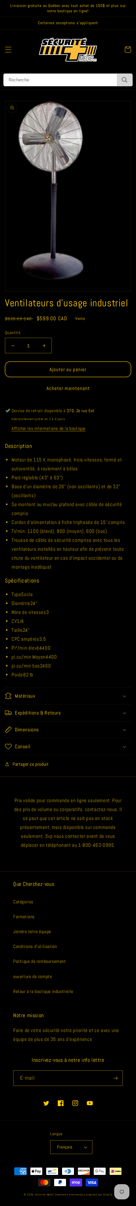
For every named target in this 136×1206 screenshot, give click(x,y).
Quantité (12, 332)
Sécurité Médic (44, 1194)
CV (14, 621)
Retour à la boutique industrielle (43, 991)
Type (16, 594)
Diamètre (21, 603)
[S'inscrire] (115, 1078)
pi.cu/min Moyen (29, 657)
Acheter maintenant (68, 388)
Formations (24, 917)
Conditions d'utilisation (35, 946)
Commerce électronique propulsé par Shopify (83, 1194)
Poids (17, 674)
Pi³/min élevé (25, 648)
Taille (17, 630)
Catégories (23, 902)
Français (64, 1147)
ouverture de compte (32, 976)
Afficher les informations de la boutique (48, 428)
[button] (8, 49)
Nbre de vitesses (29, 612)
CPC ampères (25, 639)
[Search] (124, 80)
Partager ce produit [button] (31, 764)
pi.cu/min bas (26, 666)
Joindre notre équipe (32, 931)
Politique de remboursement (39, 961)
